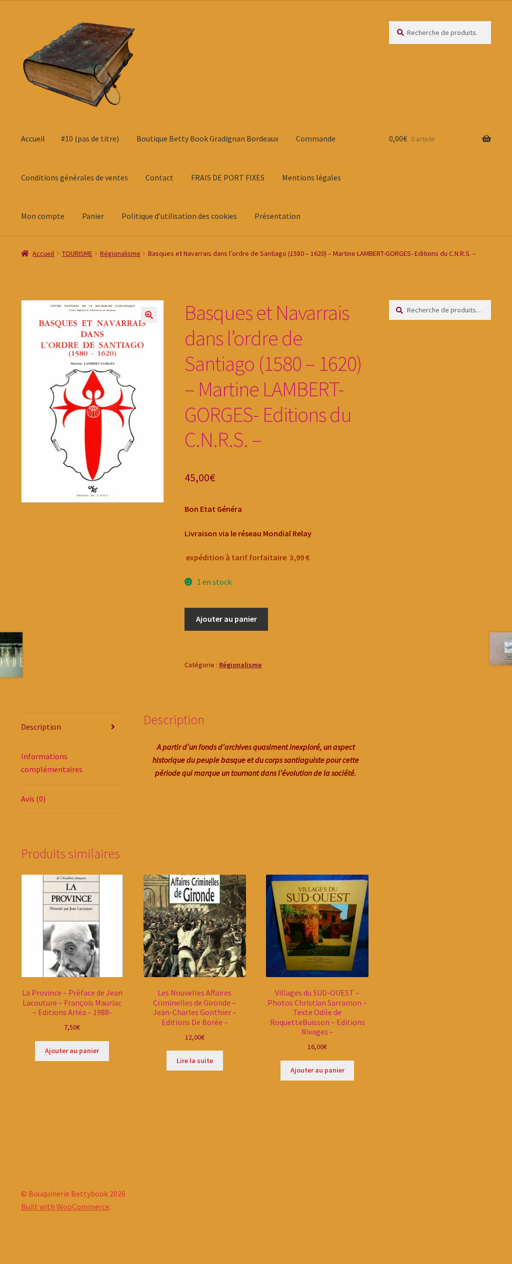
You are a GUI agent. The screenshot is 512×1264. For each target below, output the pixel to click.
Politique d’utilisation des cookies (179, 216)
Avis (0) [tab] (33, 799)
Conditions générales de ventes (74, 177)
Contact (160, 177)
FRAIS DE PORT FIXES (227, 177)
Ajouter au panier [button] (72, 1050)
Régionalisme (120, 253)
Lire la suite (194, 1060)
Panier (93, 216)
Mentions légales (311, 177)
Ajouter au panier (226, 619)
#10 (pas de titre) (90, 138)
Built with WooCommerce (65, 1207)
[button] (149, 315)
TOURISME (77, 253)
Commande (316, 138)
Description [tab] (41, 727)
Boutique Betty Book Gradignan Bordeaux (207, 138)
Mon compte (42, 216)
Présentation (277, 216)
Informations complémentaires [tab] (51, 762)
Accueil (33, 138)
